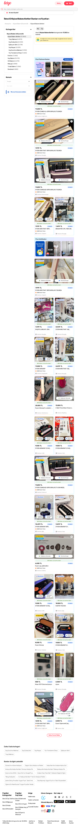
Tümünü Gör (68, 59)
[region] (54, 69)
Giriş (59, 3)
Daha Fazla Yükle (54, 735)
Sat (70, 3)
